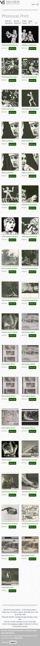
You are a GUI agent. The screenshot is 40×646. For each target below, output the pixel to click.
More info (18, 638)
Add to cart (12, 48)
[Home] (10, 2)
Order (24, 21)
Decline (5, 642)
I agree (13, 642)
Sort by (16, 21)
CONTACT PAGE (16, 624)
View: (30, 21)
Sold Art (8, 21)
